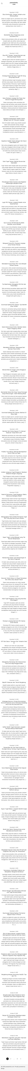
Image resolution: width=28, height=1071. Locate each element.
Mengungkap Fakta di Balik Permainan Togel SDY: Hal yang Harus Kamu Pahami (14, 517)
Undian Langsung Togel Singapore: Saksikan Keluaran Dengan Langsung (14, 472)
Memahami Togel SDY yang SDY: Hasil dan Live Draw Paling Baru (14, 1038)
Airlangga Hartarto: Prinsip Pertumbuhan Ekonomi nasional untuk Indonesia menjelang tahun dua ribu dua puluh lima (14, 703)
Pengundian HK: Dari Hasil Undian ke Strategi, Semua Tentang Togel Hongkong (14, 748)
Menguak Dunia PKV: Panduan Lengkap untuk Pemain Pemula (14, 244)
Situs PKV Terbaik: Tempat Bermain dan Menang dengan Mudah (14, 56)
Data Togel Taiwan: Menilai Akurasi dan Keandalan (14, 162)
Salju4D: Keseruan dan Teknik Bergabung (14, 682)
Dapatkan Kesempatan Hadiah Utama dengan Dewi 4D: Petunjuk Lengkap (14, 119)
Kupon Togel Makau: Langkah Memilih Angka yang (14, 809)
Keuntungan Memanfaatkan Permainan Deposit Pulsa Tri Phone (14, 913)
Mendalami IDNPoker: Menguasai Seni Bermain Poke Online (14, 348)
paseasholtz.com (14, 3)
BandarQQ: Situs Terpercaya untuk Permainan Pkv (14, 35)
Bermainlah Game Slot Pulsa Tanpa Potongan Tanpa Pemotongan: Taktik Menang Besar (14, 392)
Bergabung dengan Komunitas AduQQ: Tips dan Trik (14, 975)
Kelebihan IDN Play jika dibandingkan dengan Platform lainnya (14, 789)
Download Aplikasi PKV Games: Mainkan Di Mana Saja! (14, 413)
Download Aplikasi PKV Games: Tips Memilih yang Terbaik (14, 305)
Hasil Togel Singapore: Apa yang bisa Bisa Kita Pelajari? (14, 599)
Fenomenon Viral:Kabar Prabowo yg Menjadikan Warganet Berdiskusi (14, 871)
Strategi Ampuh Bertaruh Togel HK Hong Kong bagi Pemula (14, 76)
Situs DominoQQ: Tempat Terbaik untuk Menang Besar (14, 15)
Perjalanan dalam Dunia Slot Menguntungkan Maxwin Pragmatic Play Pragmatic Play (14, 954)
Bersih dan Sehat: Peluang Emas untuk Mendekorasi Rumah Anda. (14, 830)
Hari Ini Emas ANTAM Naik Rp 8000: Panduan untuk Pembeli (14, 223)
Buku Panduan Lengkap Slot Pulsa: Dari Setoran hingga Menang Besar (14, 98)
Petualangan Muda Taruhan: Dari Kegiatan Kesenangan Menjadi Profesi (14, 182)
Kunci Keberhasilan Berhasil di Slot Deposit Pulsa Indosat (14, 768)
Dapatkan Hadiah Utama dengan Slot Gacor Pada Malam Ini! (14, 141)
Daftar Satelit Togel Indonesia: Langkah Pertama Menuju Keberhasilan (14, 727)
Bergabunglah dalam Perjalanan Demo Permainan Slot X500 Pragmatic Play (14, 995)
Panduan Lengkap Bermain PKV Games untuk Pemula (14, 621)
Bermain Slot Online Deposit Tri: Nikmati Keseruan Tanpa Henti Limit (14, 432)
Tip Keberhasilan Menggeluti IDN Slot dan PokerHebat (14, 284)
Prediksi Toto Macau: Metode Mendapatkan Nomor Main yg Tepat (14, 452)
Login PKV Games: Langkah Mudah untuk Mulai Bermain (14, 203)
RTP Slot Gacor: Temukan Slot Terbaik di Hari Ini (14, 642)
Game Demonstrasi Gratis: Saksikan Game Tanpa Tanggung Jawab (14, 327)
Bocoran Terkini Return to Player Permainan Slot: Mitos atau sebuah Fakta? (14, 578)
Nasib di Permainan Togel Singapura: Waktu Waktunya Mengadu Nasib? (14, 495)
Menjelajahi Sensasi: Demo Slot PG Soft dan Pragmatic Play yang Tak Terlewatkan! (14, 850)
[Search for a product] (2, 3)
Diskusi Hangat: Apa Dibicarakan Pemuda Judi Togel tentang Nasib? (14, 891)
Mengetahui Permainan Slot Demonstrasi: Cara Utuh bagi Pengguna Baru (14, 662)
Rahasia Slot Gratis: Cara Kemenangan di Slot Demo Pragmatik (14, 558)
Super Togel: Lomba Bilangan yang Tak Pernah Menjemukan (14, 538)
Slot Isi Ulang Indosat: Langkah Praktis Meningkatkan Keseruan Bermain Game (14, 934)
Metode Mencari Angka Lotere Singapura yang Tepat (14, 370)
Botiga (2, 1068)
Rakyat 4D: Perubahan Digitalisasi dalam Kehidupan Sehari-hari (14, 1016)
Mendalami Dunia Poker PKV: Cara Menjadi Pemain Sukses (14, 264)
